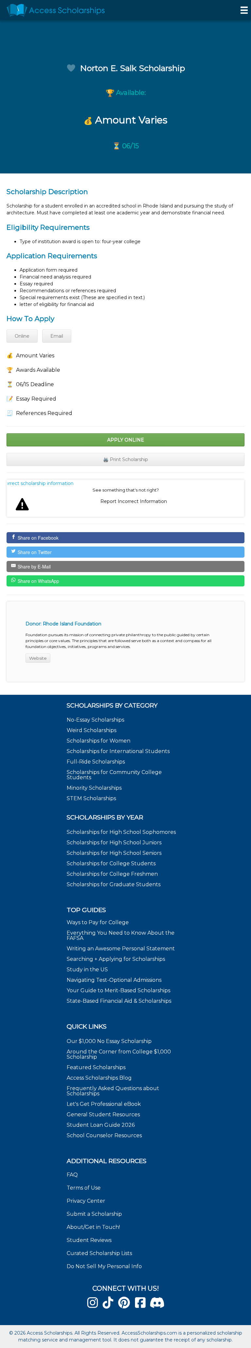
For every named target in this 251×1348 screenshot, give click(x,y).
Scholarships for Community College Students (114, 775)
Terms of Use (84, 1188)
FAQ (72, 1175)
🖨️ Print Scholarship (125, 459)
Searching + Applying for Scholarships (116, 959)
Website (38, 658)
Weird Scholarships (91, 730)
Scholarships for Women (98, 741)
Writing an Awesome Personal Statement (121, 948)
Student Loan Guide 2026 (101, 1125)
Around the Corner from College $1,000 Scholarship (119, 1054)
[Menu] (244, 10)
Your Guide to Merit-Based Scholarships (119, 990)
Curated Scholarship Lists (99, 1253)
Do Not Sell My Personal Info (104, 1266)
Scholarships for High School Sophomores (121, 832)
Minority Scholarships (94, 788)
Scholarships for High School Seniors (114, 853)
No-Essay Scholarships (95, 720)
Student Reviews (89, 1240)
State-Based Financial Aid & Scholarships (119, 1001)
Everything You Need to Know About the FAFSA (121, 935)
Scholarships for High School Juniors (114, 842)
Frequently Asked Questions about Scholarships (113, 1091)
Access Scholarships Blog (99, 1078)
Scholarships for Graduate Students (113, 884)
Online (22, 336)
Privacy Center (86, 1201)
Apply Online (125, 440)
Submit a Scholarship (94, 1214)
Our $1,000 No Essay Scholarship (109, 1041)
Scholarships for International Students (118, 751)
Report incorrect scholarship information (41, 483)
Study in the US (87, 969)
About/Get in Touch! (93, 1227)
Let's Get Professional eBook (104, 1104)
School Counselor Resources (104, 1135)
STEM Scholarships (91, 798)
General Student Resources (103, 1114)
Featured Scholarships (97, 1067)
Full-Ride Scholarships (96, 762)
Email (56, 336)
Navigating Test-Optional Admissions (114, 980)
